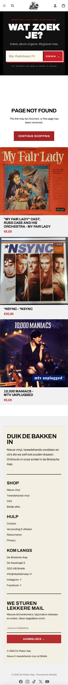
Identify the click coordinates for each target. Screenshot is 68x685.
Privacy (11, 540)
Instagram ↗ (14, 579)
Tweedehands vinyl (18, 495)
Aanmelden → (34, 639)
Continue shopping (34, 136)
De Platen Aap (27, 674)
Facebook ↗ (14, 585)
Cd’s (9, 501)
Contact (11, 523)
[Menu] (4, 5)
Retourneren (14, 534)
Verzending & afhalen (19, 529)
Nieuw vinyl (13, 490)
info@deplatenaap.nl (19, 574)
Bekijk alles (13, 506)
